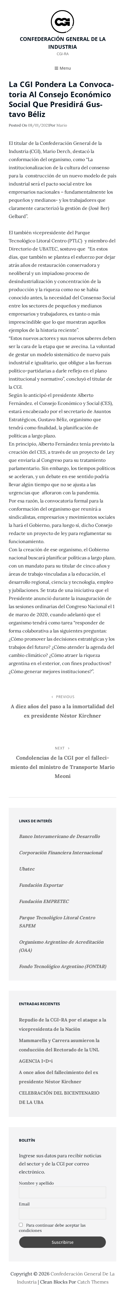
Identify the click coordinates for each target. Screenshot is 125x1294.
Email (24, 1204)
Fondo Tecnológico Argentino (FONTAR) (62, 966)
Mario (61, 125)
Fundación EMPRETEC (44, 901)
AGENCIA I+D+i (36, 1061)
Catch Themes (92, 1282)
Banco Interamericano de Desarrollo (59, 836)
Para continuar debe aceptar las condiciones (52, 1228)
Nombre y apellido (36, 1183)
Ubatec (26, 869)
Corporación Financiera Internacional (60, 852)
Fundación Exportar (41, 885)
